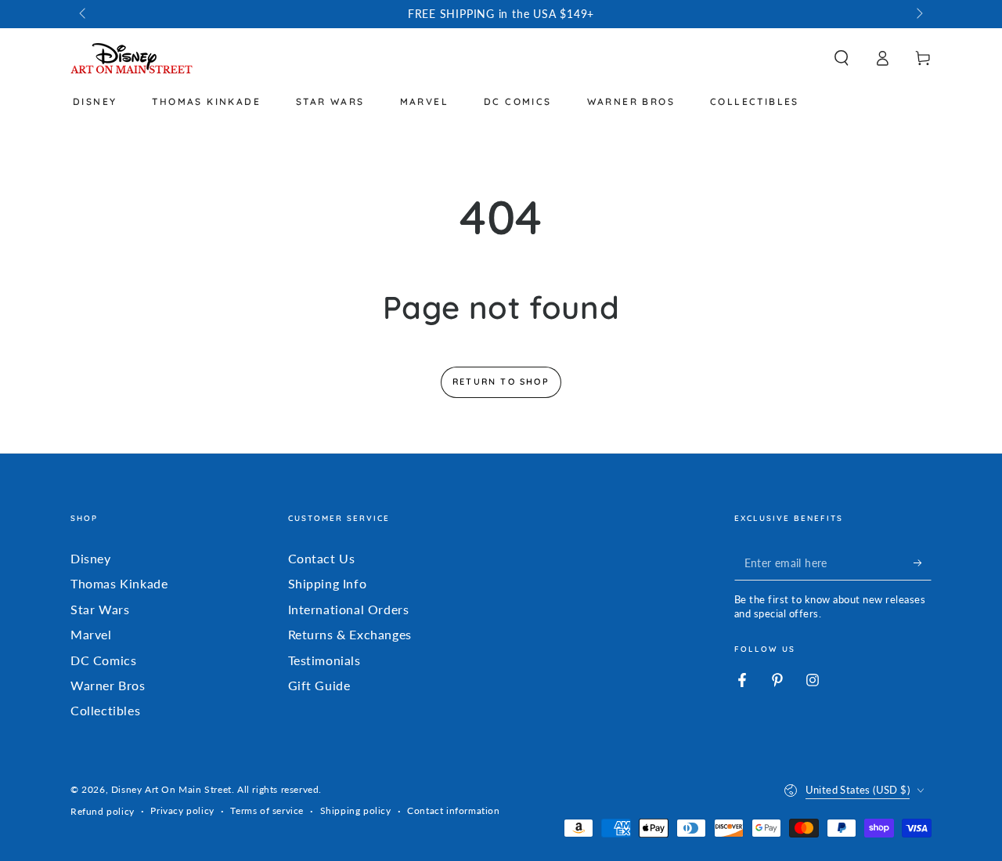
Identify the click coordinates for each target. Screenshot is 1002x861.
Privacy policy (182, 810)
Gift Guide (319, 685)
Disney (90, 558)
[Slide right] (918, 14)
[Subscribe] (923, 562)
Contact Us (321, 558)
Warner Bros (108, 685)
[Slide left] (83, 14)
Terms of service (267, 810)
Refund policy (102, 811)
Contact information (453, 810)
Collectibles (105, 710)
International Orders (348, 609)
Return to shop (501, 381)
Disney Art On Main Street (171, 789)
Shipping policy (355, 810)
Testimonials (324, 660)
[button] (841, 58)
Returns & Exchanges (350, 634)
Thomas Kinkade (119, 583)
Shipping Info (327, 583)
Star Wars (99, 609)
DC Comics (103, 660)
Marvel (91, 634)
